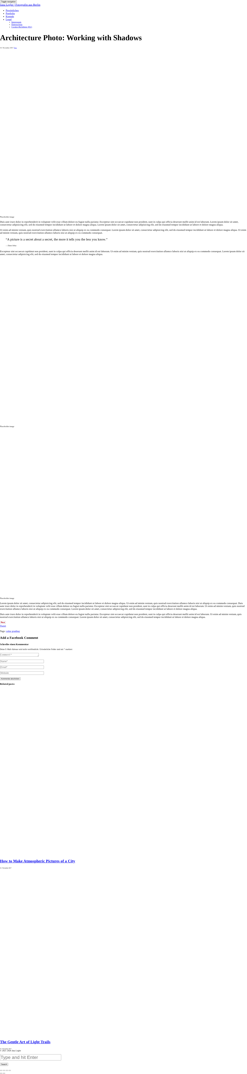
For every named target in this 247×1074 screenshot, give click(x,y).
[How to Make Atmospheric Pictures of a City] (123, 771)
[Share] (4, 1070)
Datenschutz (16, 24)
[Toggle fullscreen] (7, 1070)
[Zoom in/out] (10, 1070)
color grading (13, 631)
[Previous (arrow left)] (1, 1073)
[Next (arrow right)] (4, 1073)
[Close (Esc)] (1, 1070)
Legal (9, 19)
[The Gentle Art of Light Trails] (123, 952)
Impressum (16, 22)
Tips (15, 48)
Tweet (3, 626)
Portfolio (10, 13)
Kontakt (10, 16)
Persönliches (12, 10)
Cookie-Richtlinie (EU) (21, 27)
